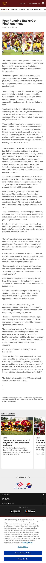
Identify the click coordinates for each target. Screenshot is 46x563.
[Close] (42, 520)
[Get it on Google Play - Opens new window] (30, 512)
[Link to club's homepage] (4, 2)
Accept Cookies (23, 559)
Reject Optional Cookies (23, 553)
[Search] (39, 3)
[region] (23, 540)
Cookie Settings (23, 547)
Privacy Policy (27, 542)
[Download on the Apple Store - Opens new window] (15, 511)
